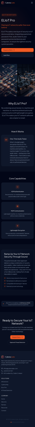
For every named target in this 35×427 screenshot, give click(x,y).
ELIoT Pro (4, 387)
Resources (4, 407)
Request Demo (16, 337)
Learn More (6, 55)
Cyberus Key (4, 384)
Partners (3, 404)
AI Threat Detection (6, 390)
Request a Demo (8, 50)
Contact (3, 410)
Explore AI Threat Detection (17, 342)
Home (3, 399)
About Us (3, 402)
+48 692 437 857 (8, 371)
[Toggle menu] (32, 2)
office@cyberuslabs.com (10, 368)
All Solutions (4, 381)
